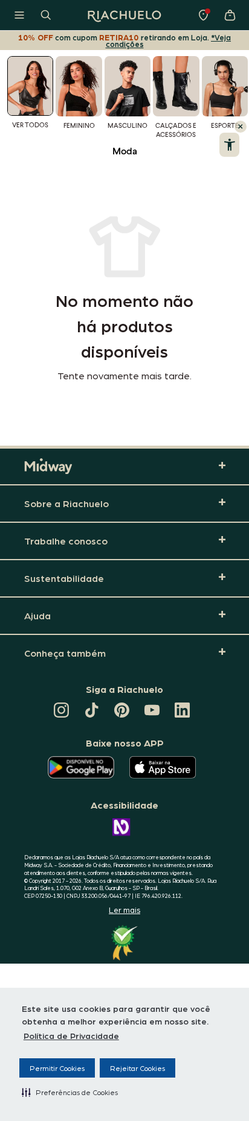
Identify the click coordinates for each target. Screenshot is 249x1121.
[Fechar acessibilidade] (240, 127)
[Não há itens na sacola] (230, 15)
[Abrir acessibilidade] (229, 145)
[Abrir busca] (46, 15)
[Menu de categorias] (19, 15)
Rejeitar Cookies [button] (137, 1068)
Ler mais (124, 910)
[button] (69, 1092)
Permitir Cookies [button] (57, 1068)
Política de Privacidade (71, 1035)
